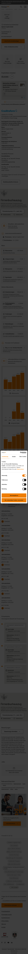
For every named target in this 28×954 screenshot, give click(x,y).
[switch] (24, 480)
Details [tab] (14, 456)
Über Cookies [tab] (22, 456)
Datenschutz (20, 469)
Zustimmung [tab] (5, 456)
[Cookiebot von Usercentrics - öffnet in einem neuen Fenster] (20, 453)
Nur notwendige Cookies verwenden (14, 500)
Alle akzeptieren (14, 495)
